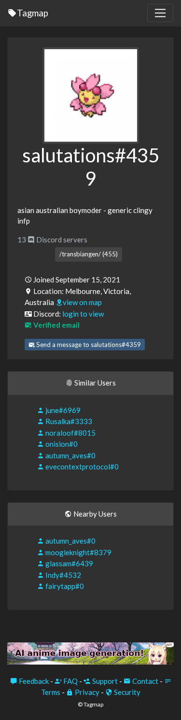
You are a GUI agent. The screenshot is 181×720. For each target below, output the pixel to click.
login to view (83, 313)
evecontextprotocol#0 (81, 466)
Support (104, 681)
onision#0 (61, 444)
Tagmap (32, 12)
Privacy (86, 692)
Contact (144, 681)
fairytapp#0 (64, 586)
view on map (82, 302)
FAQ (70, 681)
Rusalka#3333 (68, 421)
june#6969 (62, 410)
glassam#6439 (68, 563)
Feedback (33, 681)
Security (126, 692)
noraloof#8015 (70, 432)
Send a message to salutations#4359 (88, 344)
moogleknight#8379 (77, 552)
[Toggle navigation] (160, 13)
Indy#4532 (62, 575)
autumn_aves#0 (70, 455)
